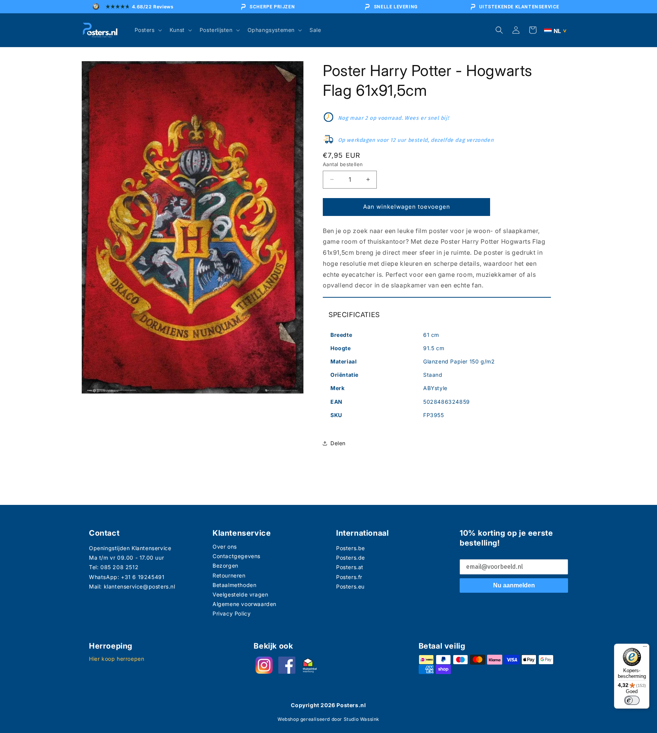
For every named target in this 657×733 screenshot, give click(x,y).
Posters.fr (349, 577)
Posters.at (349, 567)
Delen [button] (338, 443)
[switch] (632, 700)
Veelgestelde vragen (240, 594)
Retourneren (229, 575)
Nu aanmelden (514, 585)
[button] (147, 30)
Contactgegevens (236, 556)
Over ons (225, 546)
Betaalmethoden (234, 585)
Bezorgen (225, 565)
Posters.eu (350, 586)
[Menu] (644, 648)
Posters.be (350, 548)
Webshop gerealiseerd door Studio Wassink (328, 719)
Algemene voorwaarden (244, 604)
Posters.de (350, 557)
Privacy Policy (232, 613)
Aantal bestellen (343, 164)
